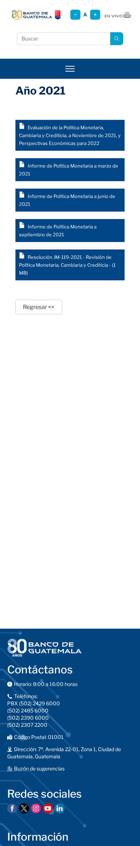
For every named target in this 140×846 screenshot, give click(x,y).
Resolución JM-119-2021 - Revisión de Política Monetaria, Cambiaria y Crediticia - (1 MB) (67, 265)
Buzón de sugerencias (39, 768)
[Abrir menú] (70, 69)
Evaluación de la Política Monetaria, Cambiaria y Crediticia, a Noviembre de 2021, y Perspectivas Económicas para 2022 (70, 135)
